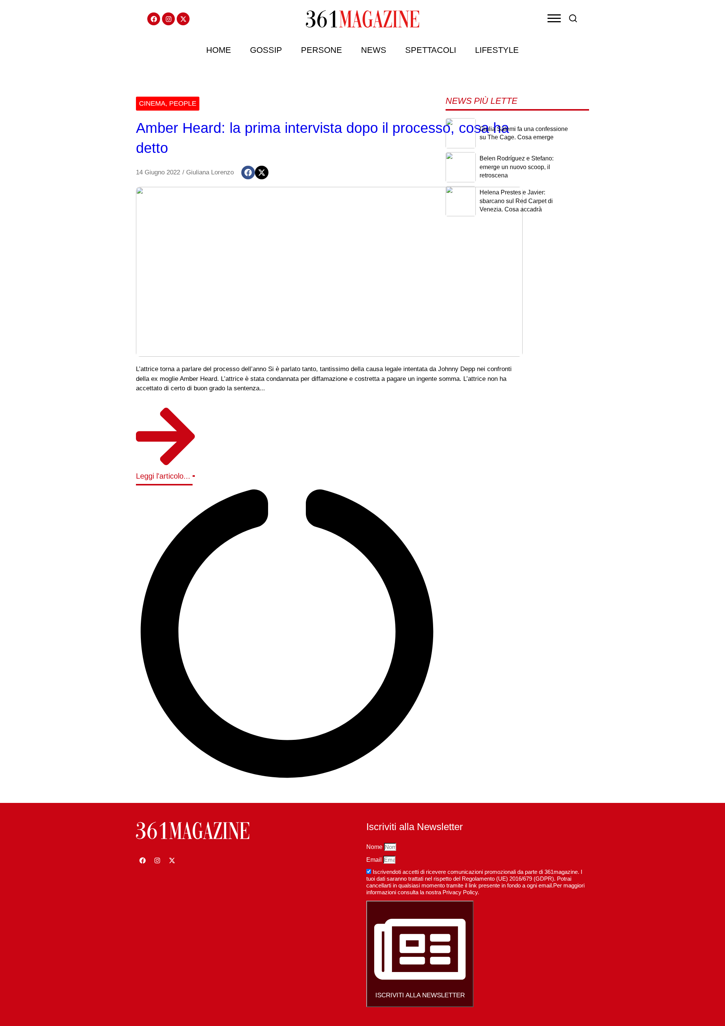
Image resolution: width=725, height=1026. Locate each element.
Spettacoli (430, 50)
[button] (248, 172)
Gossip (266, 50)
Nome (375, 847)
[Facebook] (153, 18)
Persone (321, 50)
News (373, 50)
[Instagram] (168, 18)
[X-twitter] (183, 18)
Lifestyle (497, 50)
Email (374, 860)
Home (218, 50)
